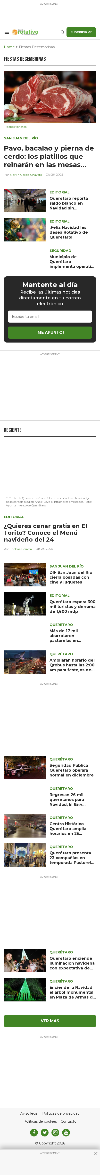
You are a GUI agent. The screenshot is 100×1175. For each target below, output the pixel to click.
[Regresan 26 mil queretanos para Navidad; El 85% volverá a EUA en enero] (25, 796)
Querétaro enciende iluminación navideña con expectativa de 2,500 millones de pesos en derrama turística (72, 970)
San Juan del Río (21, 138)
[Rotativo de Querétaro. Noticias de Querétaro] (36, 32)
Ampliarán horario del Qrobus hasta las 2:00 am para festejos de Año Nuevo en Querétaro (72, 670)
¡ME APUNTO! (50, 332)
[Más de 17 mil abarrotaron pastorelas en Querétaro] (25, 632)
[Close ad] (96, 1153)
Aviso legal (29, 1113)
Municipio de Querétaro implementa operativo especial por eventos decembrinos (73, 267)
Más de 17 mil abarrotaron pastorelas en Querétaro (64, 638)
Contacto (68, 1121)
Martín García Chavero (26, 174)
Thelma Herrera (21, 549)
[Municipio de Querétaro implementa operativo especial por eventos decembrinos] (25, 258)
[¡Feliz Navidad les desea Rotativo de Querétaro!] (25, 229)
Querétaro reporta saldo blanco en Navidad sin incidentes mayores (70, 205)
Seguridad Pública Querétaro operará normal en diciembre (72, 770)
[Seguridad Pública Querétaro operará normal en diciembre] (25, 767)
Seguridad (60, 251)
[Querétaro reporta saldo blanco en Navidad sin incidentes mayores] (25, 200)
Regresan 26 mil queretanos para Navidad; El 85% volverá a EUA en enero (67, 804)
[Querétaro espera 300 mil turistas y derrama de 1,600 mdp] (25, 603)
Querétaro (61, 625)
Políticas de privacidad (61, 1113)
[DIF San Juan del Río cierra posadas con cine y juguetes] (25, 574)
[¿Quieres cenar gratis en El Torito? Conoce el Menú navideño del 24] (50, 468)
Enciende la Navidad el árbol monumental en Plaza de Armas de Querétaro (72, 994)
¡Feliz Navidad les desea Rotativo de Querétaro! (69, 232)
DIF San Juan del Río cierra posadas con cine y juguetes (71, 577)
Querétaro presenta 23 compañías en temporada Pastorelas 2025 (73, 860)
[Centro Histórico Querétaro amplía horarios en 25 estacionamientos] (25, 825)
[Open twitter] (45, 1132)
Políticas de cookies (40, 1121)
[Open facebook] (34, 1132)
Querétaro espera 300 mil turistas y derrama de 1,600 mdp (73, 606)
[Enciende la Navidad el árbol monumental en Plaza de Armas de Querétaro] (25, 989)
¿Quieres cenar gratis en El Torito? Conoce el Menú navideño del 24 (45, 532)
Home (9, 47)
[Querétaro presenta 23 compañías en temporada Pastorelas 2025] (25, 855)
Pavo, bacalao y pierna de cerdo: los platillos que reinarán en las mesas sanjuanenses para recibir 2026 (49, 164)
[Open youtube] (66, 1132)
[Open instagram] (55, 1132)
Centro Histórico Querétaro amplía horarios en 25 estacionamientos (68, 831)
